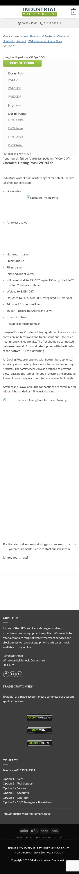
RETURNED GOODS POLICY (53, 848)
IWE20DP (14, 96)
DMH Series (16, 119)
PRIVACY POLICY (52, 852)
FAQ (61, 837)
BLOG (19, 837)
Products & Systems (42, 36)
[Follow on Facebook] (6, 674)
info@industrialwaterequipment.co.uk (27, 813)
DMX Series (15, 128)
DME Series (15, 136)
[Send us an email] (13, 674)
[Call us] (19, 674)
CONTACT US (49, 837)
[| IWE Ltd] (39, 12)
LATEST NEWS (32, 837)
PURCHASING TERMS (28, 852)
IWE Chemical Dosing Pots (45, 41)
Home (24, 36)
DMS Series (15, 145)
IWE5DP (13, 79)
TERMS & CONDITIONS (21, 848)
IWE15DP (14, 88)
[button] (5, 11)
